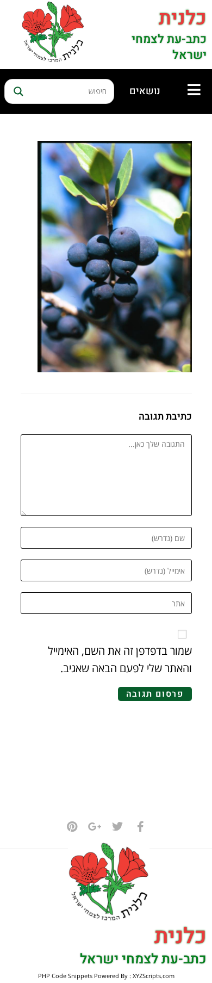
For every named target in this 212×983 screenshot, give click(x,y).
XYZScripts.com (153, 976)
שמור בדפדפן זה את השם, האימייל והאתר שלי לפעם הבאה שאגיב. (120, 659)
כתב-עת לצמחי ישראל (169, 47)
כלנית (183, 18)
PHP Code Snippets (65, 976)
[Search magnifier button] (16, 91)
